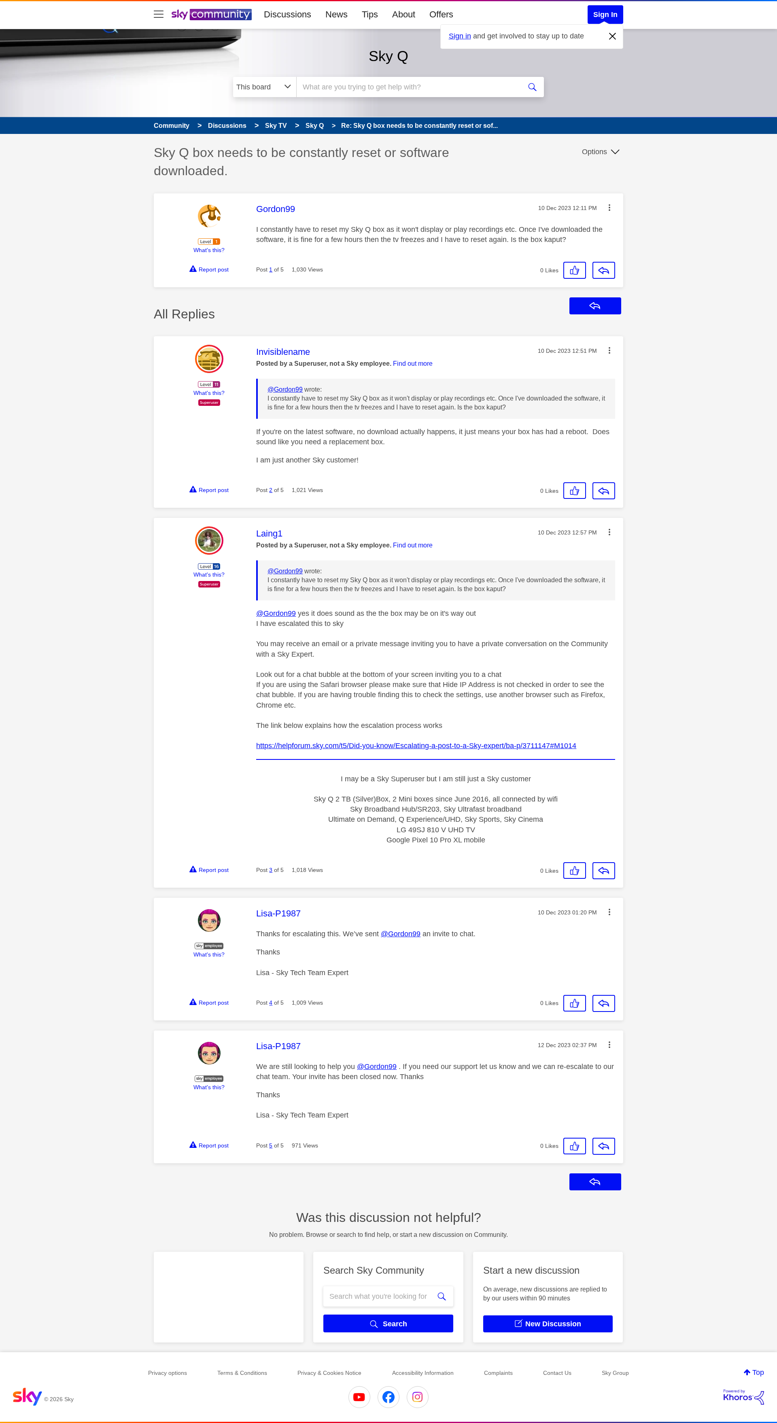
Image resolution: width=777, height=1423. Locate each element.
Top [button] (758, 1372)
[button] (609, 207)
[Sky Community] (212, 14)
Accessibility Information (423, 1373)
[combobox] (408, 87)
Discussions (287, 14)
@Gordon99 (285, 389)
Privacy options (167, 1373)
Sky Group (615, 1373)
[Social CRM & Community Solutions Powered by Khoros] (744, 1397)
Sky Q (388, 56)
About (403, 14)
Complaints (498, 1373)
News (336, 14)
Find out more (413, 363)
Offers (441, 14)
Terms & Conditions (242, 1373)
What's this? (209, 250)
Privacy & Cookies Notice (329, 1373)
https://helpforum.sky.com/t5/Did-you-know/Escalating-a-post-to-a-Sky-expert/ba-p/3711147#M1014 (416, 746)
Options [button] (594, 152)
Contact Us (557, 1373)
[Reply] (603, 270)
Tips (370, 14)
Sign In (605, 15)
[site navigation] (158, 14)
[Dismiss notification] (612, 36)
